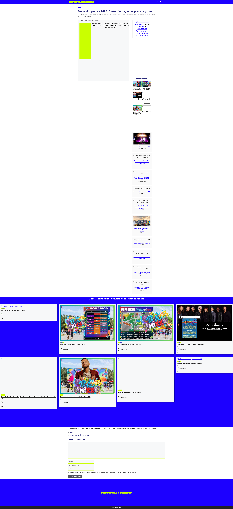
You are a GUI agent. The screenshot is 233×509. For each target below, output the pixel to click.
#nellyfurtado (139, 24)
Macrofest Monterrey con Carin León (146, 112)
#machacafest (142, 29)
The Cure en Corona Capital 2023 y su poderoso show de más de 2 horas (142, 178)
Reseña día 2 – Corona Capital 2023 (141, 146)
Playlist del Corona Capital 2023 (142, 243)
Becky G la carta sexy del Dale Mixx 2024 (189, 363)
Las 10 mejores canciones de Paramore (79, 435)
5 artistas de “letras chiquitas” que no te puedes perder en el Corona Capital (142, 230)
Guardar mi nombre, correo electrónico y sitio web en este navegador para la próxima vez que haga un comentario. (102, 472)
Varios (71, 432)
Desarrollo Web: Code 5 (116, 507)
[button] (157, 2)
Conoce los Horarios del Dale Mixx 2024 (137, 89)
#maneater (140, 26)
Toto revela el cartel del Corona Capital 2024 (137, 99)
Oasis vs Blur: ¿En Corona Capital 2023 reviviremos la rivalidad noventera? (142, 207)
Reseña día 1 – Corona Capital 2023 (141, 191)
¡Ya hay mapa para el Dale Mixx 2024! (146, 89)
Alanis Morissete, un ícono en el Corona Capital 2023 (142, 273)
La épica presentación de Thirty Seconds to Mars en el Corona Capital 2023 (142, 162)
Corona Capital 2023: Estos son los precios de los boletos (142, 288)
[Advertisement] (85, 41)
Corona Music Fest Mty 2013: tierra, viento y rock (82, 434)
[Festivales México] (81, 2)
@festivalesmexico (142, 22)
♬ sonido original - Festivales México (142, 33)
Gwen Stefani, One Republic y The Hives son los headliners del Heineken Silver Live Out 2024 (146, 101)
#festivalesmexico (141, 31)
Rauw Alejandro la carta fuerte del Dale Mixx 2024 (137, 113)
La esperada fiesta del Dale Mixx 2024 (13, 310)
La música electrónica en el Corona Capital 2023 (141, 258)
